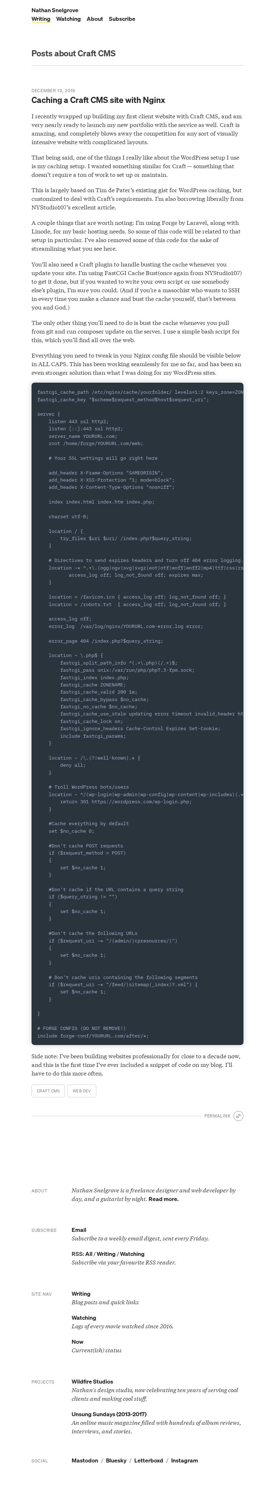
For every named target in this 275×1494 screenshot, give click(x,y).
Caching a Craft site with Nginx (98, 99)
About (95, 19)
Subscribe (122, 19)
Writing (41, 19)
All (88, 1254)
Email (79, 1230)
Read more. (164, 1199)
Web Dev (82, 1090)
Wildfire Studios (92, 1381)
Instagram (184, 1460)
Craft (48, 1090)
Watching (68, 19)
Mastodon (85, 1460)
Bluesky (116, 1460)
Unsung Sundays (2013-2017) (109, 1414)
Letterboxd (148, 1460)
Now (77, 1342)
